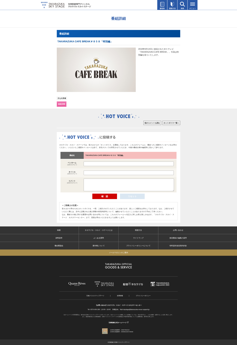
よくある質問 (98, 238)
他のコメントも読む (152, 123)
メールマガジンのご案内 (118, 253)
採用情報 (120, 296)
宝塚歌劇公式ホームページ (117, 322)
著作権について (99, 246)
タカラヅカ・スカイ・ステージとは (98, 230)
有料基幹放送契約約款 (178, 246)
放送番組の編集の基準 (178, 238)
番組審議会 (59, 246)
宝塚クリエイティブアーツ (95, 296)
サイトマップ (138, 238)
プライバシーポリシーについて (138, 246)
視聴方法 (138, 230)
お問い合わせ (178, 230)
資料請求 (58, 238)
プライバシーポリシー (143, 296)
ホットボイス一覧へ (171, 123)
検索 (59, 230)
